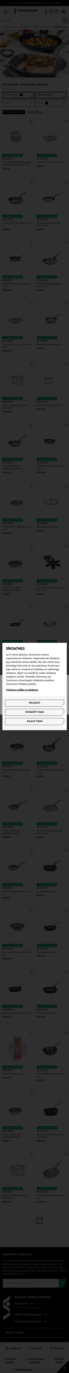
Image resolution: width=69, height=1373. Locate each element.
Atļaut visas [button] (35, 721)
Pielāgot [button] (34, 703)
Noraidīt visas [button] (34, 712)
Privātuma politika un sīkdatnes (22, 690)
